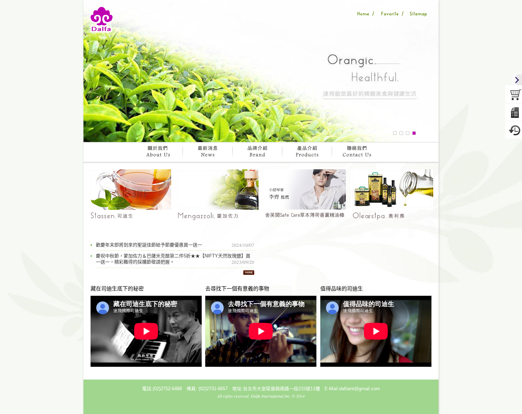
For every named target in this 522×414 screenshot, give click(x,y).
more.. (249, 272)
